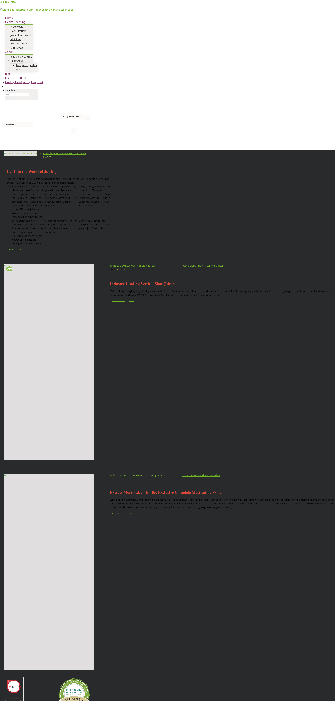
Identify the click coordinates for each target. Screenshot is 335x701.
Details (22, 249)
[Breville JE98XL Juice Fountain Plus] (20, 153)
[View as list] (73, 135)
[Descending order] (87, 117)
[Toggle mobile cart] (6, 105)
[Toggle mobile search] (3, 105)
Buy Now (12, 249)
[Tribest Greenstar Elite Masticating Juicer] (49, 572)
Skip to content (8, 1)
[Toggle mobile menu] (1, 105)
